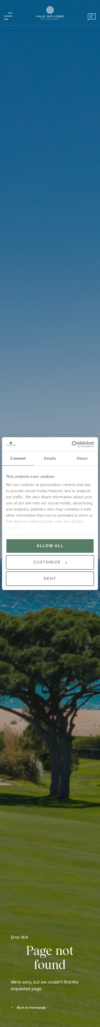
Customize (47, 562)
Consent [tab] (18, 458)
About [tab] (82, 458)
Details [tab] (50, 458)
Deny (50, 578)
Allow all (50, 546)
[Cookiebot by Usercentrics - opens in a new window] (72, 444)
